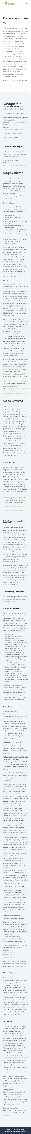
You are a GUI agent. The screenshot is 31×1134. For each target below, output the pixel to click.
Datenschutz (16, 1132)
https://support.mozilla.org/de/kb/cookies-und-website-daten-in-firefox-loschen (15, 381)
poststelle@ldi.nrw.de (9, 957)
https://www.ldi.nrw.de (18, 966)
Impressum (8, 1132)
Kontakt (23, 1132)
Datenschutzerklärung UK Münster (13, 510)
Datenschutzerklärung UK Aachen (13, 506)
